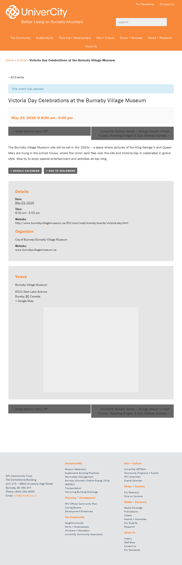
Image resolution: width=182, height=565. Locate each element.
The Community (20, 38)
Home (10, 60)
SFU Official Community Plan (81, 503)
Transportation (73, 488)
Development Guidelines (79, 511)
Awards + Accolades (135, 519)
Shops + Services (131, 38)
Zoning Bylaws (73, 507)
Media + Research (160, 38)
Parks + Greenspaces (77, 526)
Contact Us (167, 4)
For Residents (145, 4)
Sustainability (44, 38)
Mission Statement (75, 469)
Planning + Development (75, 38)
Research (129, 526)
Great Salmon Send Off (30, 131)
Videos (128, 515)
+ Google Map (24, 301)
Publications (131, 511)
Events (21, 60)
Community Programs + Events (141, 473)
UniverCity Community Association (84, 534)
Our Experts (130, 523)
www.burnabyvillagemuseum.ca (35, 250)
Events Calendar (133, 480)
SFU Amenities (132, 476)
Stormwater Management (79, 476)
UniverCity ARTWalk (135, 469)
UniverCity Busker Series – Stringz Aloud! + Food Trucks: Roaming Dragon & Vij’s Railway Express (133, 133)
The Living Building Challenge (81, 491)
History (128, 538)
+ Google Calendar (25, 170)
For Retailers (131, 492)
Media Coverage (133, 507)
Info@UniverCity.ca (25, 495)
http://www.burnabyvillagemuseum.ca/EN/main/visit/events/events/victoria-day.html (71, 223)
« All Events (16, 77)
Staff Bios (129, 542)
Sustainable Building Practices (82, 473)
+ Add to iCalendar (60, 170)
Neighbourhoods (74, 523)
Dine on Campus (133, 496)
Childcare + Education (77, 530)
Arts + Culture (105, 38)
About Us (91, 46)
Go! (171, 22)
